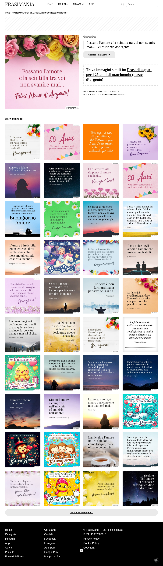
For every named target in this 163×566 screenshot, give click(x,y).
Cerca (8, 547)
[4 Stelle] (92, 36)
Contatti (48, 534)
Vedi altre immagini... (81, 512)
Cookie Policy (91, 543)
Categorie (10, 534)
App (7, 543)
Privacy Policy (91, 538)
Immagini (10, 538)
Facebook (50, 538)
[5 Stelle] (95, 36)
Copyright (88, 547)
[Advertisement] (81, 24)
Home (8, 529)
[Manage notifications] (156, 559)
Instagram (49, 543)
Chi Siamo (50, 529)
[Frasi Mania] (19, 4)
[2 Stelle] (87, 36)
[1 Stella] (84, 36)
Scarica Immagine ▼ (99, 54)
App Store (50, 547)
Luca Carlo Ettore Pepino (99, 94)
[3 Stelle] (90, 36)
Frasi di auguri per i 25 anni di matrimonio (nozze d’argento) (119, 75)
